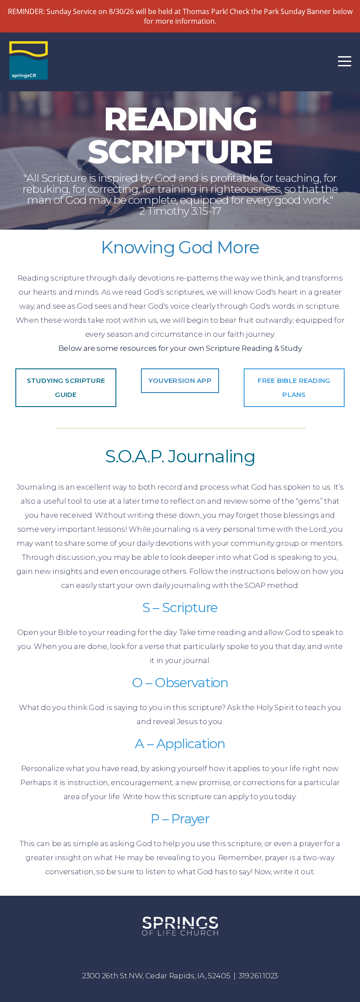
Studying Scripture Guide (66, 387)
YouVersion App (180, 380)
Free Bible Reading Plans (294, 387)
